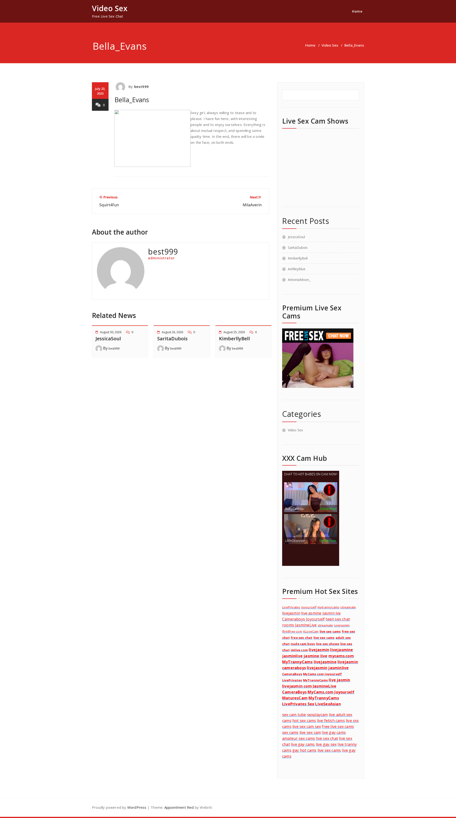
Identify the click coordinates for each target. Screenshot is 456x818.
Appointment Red (178, 807)
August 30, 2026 (110, 332)
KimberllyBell (234, 338)
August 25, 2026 (234, 332)
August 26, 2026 (172, 332)
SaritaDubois (172, 338)
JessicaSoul (108, 338)
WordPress (137, 807)
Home (357, 11)
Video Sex (330, 45)
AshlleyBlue (296, 269)
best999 (141, 86)
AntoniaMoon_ (299, 279)
